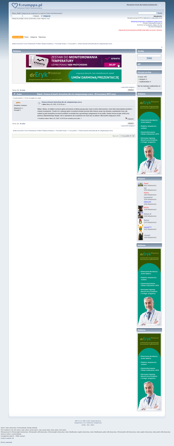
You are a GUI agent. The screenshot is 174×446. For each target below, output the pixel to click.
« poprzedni (124, 87)
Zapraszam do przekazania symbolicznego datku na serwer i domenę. (140, 30)
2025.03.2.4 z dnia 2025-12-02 (152, 18)
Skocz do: (115, 136)
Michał (146, 207)
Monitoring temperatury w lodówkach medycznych (146, 21)
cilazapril (147, 235)
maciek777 (148, 227)
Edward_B (147, 214)
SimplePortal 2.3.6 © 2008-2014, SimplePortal (88, 423)
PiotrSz (146, 193)
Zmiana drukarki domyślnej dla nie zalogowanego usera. (62, 102)
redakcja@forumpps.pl (155, 23)
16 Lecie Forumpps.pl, (155, 26)
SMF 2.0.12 (78, 421)
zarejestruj (34, 13)
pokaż (22, 436)
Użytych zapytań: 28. (7, 438)
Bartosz (146, 220)
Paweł (146, 183)
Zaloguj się (24, 13)
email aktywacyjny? (56, 13)
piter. (18, 102)
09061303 (147, 202)
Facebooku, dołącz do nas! (153, 25)
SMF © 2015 (86, 421)
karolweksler (148, 197)
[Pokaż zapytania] (6, 442)
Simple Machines (96, 421)
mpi (145, 188)
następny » (131, 87)
